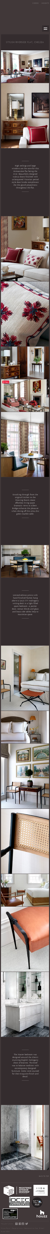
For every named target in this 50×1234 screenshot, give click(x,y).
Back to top (44, 1176)
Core (36, 1228)
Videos (35, 3)
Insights (45, 3)
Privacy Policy (5, 1228)
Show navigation (45, 28)
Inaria (21, 1228)
